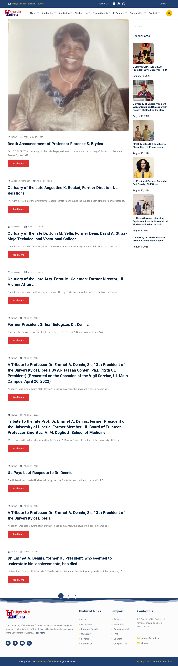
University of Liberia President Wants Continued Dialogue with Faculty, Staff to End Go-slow (150, 106)
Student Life (81, 13)
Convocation (136, 13)
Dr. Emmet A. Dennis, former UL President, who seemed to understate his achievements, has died (60, 561)
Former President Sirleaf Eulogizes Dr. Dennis (48, 324)
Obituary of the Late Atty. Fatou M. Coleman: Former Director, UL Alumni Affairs (66, 281)
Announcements (20, 181)
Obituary (16, 226)
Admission (64, 13)
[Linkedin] (15, 643)
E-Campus (118, 13)
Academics (47, 13)
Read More (18, 163)
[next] (75, 596)
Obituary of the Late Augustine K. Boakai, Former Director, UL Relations (63, 190)
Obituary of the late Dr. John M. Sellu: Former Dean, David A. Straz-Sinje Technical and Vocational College (67, 236)
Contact (153, 13)
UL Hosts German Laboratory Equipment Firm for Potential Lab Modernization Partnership (150, 221)
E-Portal (163, 3)
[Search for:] (151, 26)
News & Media (100, 13)
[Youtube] (22, 643)
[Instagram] (29, 643)
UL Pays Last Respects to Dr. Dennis (40, 473)
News (14, 137)
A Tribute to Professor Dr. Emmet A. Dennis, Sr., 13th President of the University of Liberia (66, 515)
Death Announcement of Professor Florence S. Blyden (55, 144)
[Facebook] (8, 643)
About (33, 13)
